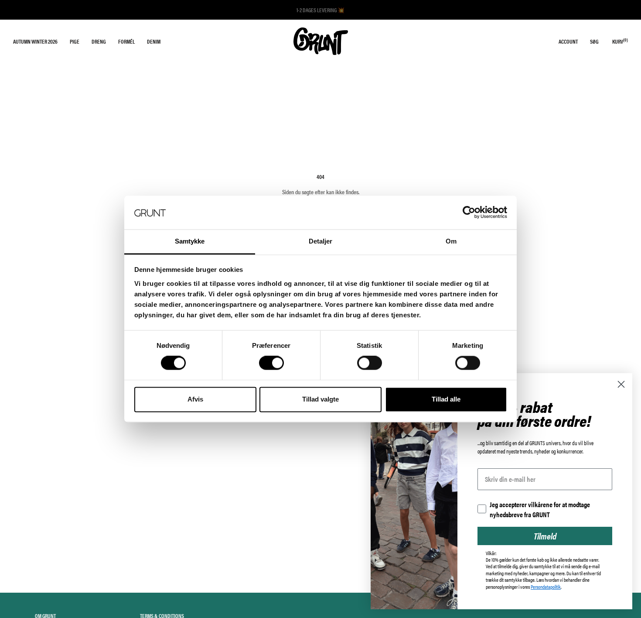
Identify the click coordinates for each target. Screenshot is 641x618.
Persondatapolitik (546, 587)
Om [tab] (451, 241)
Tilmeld (545, 535)
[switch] (271, 363)
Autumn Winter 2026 (35, 41)
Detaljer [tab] (321, 241)
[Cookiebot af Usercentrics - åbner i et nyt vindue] (469, 212)
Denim (153, 41)
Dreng (99, 41)
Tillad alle (446, 399)
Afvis (195, 399)
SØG (594, 41)
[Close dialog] (621, 384)
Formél (126, 41)
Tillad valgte (320, 399)
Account (568, 41)
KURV (620, 41)
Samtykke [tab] (190, 241)
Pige (74, 41)
